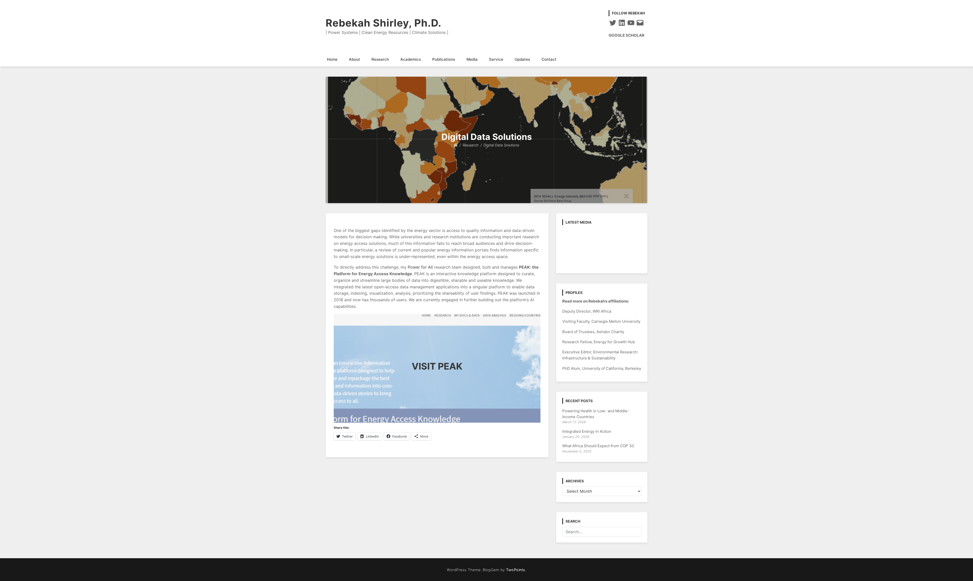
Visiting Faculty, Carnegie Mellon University (601, 321)
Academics (410, 59)
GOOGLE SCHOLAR (626, 35)
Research (380, 59)
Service (496, 59)
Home (332, 59)
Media (472, 59)
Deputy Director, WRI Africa (586, 311)
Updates (522, 59)
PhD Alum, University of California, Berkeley (601, 368)
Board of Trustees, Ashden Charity (593, 331)
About (354, 59)
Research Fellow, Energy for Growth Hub (598, 341)
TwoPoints (515, 570)
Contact (548, 59)
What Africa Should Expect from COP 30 (598, 445)
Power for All (420, 267)
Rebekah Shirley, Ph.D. (383, 23)
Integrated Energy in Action (586, 431)
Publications (443, 59)
